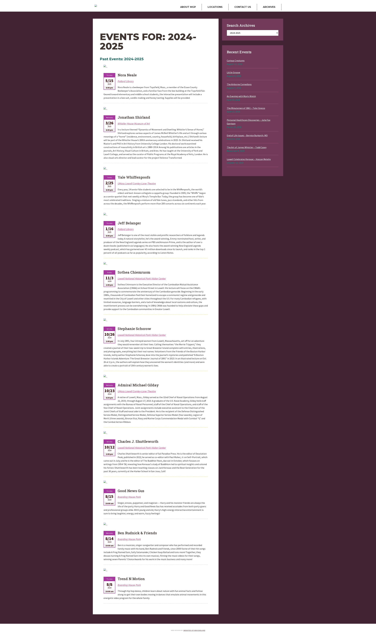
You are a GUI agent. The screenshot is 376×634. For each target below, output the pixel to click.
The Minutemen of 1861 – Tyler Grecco (246, 108)
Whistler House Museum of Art (134, 123)
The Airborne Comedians (239, 84)
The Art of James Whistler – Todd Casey (246, 147)
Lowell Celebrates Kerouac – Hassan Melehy (249, 159)
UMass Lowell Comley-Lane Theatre (137, 183)
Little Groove (233, 72)
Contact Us (242, 7)
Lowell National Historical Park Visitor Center (142, 278)
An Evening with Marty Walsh (241, 96)
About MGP (188, 7)
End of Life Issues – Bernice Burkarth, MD (247, 135)
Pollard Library (126, 81)
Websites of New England (194, 630)
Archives (269, 7)
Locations (215, 7)
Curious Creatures (236, 60)
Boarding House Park (129, 497)
